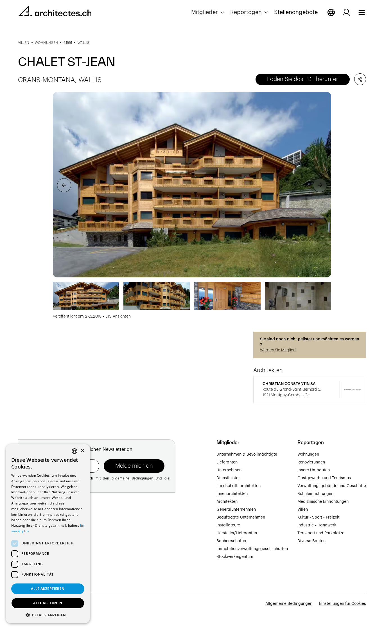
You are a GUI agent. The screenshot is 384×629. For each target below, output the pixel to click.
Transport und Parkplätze (320, 533)
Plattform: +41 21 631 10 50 (43, 555)
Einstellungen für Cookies (342, 604)
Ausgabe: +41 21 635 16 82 (42, 549)
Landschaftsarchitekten (238, 486)
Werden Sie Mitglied (278, 350)
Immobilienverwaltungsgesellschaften (252, 549)
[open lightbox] (192, 184)
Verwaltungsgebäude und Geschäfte (331, 486)
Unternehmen (228, 470)
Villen (302, 510)
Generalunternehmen (236, 510)
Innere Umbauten (313, 470)
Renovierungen (311, 462)
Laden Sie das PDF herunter (302, 79)
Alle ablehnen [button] (47, 603)
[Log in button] (346, 12)
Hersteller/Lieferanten (236, 533)
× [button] (82, 451)
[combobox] (74, 451)
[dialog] (48, 533)
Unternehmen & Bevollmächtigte (246, 454)
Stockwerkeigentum (234, 557)
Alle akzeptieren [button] (47, 588)
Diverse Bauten (311, 541)
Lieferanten (227, 462)
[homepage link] (54, 12)
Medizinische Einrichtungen (323, 502)
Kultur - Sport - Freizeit (318, 517)
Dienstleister (228, 478)
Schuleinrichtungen (315, 494)
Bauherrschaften (231, 541)
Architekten (227, 502)
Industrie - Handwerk (316, 525)
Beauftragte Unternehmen (240, 517)
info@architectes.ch (36, 562)
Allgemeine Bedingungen (288, 604)
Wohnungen (308, 454)
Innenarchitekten (232, 494)
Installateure (228, 525)
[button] (208, 12)
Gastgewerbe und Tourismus (324, 478)
